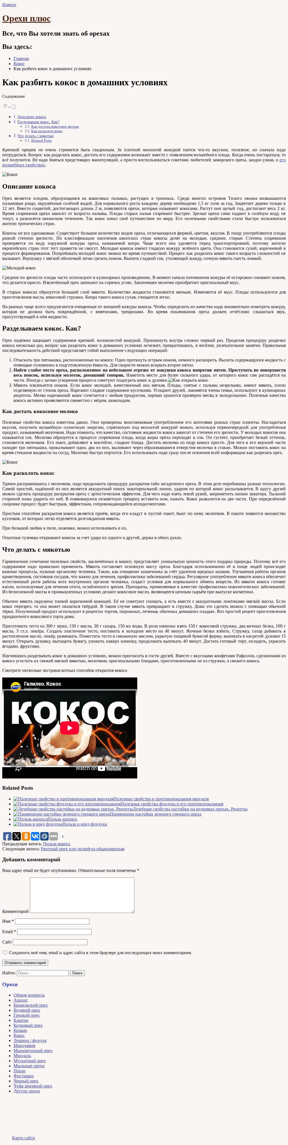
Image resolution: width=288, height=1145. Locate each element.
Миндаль (22, 1055)
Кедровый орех (28, 1025)
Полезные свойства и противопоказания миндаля (161, 798)
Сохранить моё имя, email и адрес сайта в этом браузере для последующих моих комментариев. (100, 952)
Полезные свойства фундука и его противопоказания (172, 804)
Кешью (20, 1030)
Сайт (7, 942)
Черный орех (26, 1080)
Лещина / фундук (30, 1040)
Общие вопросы (29, 995)
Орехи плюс (26, 18)
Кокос (19, 1035)
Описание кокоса (31, 116)
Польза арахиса (62, 819)
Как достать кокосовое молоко (55, 126)
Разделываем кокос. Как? (38, 122)
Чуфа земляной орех (33, 1086)
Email (9, 931)
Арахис (21, 1000)
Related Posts (41, 140)
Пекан (20, 1070)
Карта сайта (23, 1137)
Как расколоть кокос (47, 131)
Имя (8, 921)
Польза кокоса (56, 843)
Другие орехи (27, 1091)
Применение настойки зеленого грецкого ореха (155, 814)
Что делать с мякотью (35, 136)
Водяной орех (27, 1010)
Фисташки (24, 1075)
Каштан (21, 1020)
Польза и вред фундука (84, 824)
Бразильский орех (31, 1005)
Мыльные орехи (29, 1065)
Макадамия (24, 1045)
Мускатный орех (30, 1060)
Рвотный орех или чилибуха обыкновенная (82, 848)
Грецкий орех (27, 1015)
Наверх (9, 4)
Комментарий (15, 911)
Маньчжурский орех (33, 1050)
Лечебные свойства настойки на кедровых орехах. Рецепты (190, 809)
